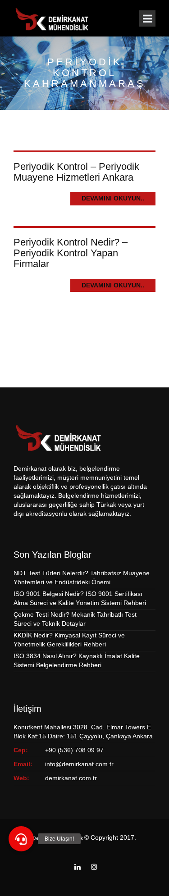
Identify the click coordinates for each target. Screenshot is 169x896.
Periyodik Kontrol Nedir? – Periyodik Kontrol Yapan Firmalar (71, 253)
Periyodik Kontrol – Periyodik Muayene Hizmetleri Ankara (76, 172)
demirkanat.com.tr (71, 778)
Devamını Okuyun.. (113, 198)
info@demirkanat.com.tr (79, 764)
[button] (21, 838)
